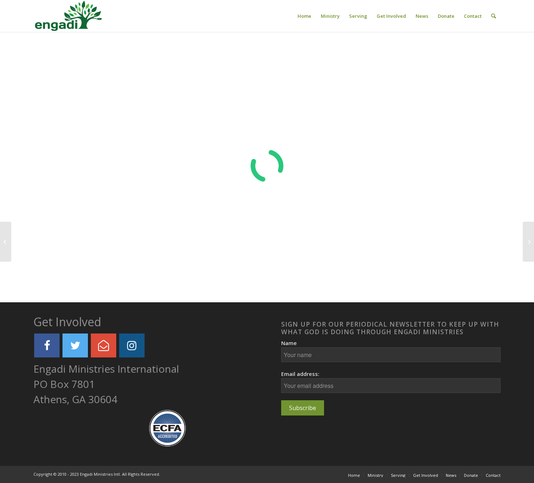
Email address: (300, 373)
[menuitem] (304, 16)
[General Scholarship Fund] (5, 242)
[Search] (493, 16)
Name (289, 343)
